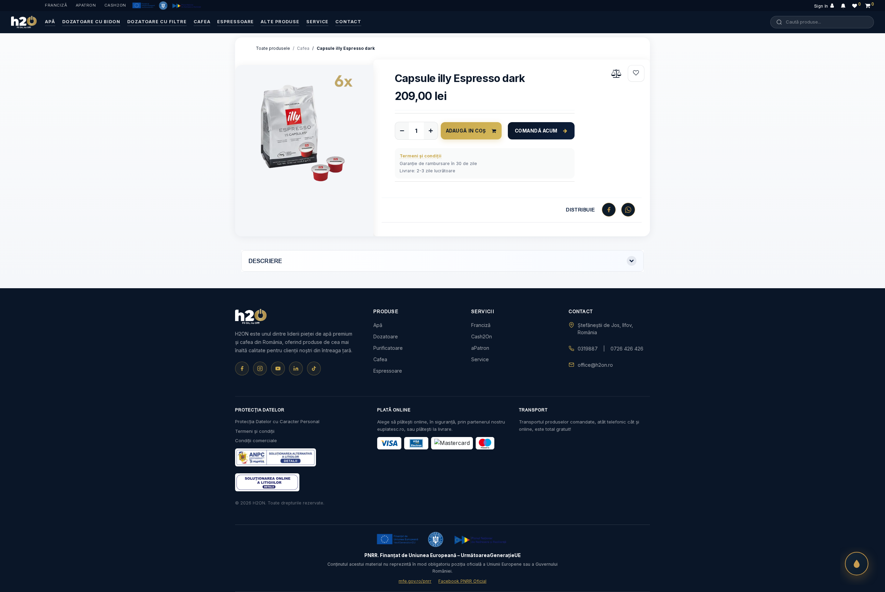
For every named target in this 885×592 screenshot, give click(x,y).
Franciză (56, 5)
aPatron (86, 5)
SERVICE (317, 21)
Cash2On (115, 5)
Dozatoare (385, 336)
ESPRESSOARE (235, 21)
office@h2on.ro (595, 365)
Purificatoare (388, 348)
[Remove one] (402, 130)
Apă (377, 325)
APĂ (50, 21)
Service (480, 359)
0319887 (588, 349)
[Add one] (431, 130)
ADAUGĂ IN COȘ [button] (466, 131)
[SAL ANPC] (267, 482)
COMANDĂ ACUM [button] (536, 131)
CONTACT (348, 21)
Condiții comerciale (256, 440)
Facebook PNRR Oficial (462, 581)
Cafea (303, 48)
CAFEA (202, 21)
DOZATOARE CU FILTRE (157, 21)
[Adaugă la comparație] (616, 73)
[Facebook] (242, 368)
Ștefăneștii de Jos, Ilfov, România (605, 328)
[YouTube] (278, 368)
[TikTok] (314, 368)
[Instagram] (260, 368)
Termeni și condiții (254, 431)
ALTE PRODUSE (280, 21)
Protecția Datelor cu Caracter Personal (277, 421)
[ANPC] (275, 457)
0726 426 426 (627, 349)
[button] (636, 73)
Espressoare (387, 371)
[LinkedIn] (296, 368)
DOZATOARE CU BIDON (91, 21)
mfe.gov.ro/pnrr (415, 581)
